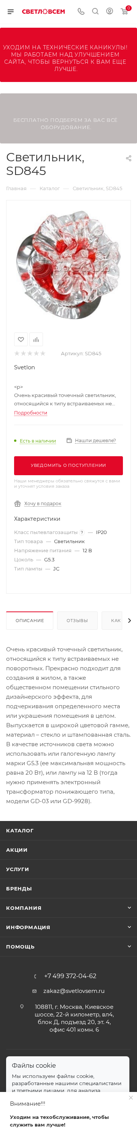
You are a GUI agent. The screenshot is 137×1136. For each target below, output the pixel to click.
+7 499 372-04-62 (70, 976)
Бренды (19, 888)
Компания (23, 908)
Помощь (20, 947)
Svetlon (24, 367)
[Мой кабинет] (109, 12)
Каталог (20, 830)
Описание (30, 620)
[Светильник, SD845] (68, 265)
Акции (17, 850)
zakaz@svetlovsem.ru (74, 990)
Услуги (17, 869)
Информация (28, 927)
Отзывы (77, 620)
